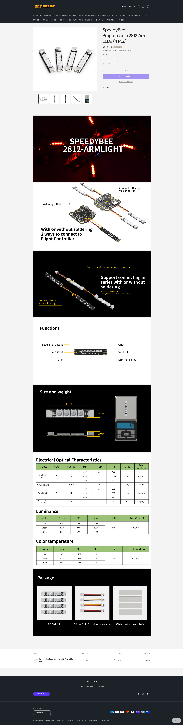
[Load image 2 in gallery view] (54, 99)
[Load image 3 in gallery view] (65, 99)
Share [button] (107, 87)
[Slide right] (95, 99)
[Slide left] (35, 99)
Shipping (115, 50)
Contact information (105, 720)
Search (81, 686)
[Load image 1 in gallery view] (43, 99)
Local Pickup (90, 686)
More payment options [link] (126, 82)
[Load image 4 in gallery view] (76, 99)
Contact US (100, 686)
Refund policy (61, 720)
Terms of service (81, 720)
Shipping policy (93, 720)
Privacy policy (71, 720)
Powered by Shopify (49, 720)
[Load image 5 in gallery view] (87, 99)
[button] (52, 15)
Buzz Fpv (41, 720)
